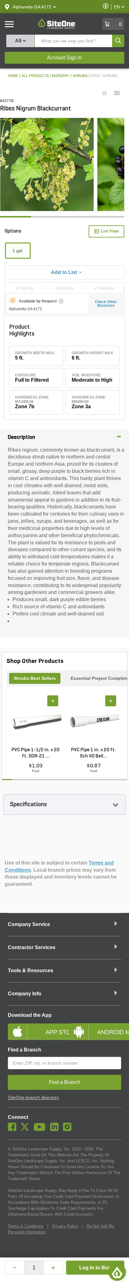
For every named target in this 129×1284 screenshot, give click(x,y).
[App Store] (34, 1026)
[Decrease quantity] (14, 1268)
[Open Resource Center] (117, 1272)
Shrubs (80, 76)
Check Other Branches (106, 304)
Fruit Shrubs (104, 76)
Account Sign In (64, 57)
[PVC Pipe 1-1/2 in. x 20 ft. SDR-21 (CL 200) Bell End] (35, 721)
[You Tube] (41, 1129)
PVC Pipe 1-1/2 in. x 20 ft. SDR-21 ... (35, 753)
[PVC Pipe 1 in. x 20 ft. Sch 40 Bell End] (93, 721)
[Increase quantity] (53, 1268)
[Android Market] (95, 1026)
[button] (32, 6)
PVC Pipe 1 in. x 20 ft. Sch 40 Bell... (93, 753)
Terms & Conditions (26, 1226)
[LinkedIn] (56, 1129)
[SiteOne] (56, 28)
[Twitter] (26, 1129)
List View (110, 231)
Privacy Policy (65, 1226)
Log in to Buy (95, 1267)
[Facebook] (13, 1129)
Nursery (60, 76)
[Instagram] (69, 1129)
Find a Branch (24, 1049)
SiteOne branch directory (33, 1097)
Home (13, 76)
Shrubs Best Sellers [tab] (35, 678)
